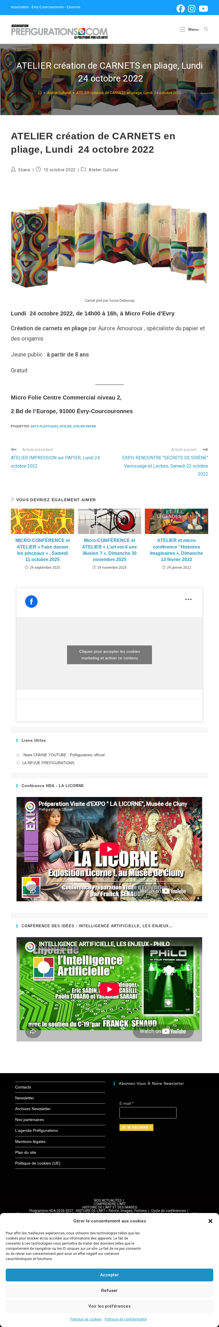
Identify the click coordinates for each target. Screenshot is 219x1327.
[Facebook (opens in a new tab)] (180, 9)
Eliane (25, 170)
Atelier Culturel (103, 170)
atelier (66, 426)
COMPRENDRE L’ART (110, 1204)
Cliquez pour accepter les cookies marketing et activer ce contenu (109, 654)
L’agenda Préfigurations (36, 1130)
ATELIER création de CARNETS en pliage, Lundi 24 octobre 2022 (128, 93)
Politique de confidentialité (126, 1319)
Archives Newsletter (33, 1108)
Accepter (109, 1274)
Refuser (109, 1290)
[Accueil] (40, 93)
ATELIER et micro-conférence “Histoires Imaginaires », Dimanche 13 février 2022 (176, 550)
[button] (210, 1221)
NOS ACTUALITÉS (107, 1200)
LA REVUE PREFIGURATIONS (48, 763)
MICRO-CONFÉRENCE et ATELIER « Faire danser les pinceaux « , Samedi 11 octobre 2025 (42, 550)
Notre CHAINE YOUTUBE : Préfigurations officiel (63, 755)
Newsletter (24, 1098)
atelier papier (84, 426)
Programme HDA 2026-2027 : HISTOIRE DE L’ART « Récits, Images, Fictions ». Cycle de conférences (107, 1211)
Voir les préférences (109, 1306)
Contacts (23, 1087)
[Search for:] (204, 29)
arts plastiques (44, 426)
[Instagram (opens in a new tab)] (191, 9)
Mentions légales (30, 1141)
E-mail (126, 1103)
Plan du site (25, 1152)
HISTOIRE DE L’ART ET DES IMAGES (109, 1207)
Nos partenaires (29, 1119)
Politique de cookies (86, 1319)
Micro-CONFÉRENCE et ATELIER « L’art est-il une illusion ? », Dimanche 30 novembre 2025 (109, 550)
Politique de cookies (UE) (37, 1163)
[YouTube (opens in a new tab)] (202, 9)
